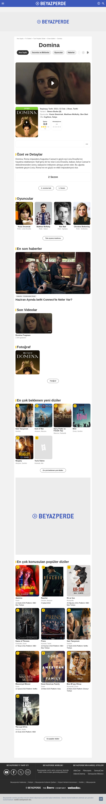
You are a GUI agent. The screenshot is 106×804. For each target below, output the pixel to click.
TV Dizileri (28, 38)
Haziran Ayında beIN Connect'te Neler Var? (44, 299)
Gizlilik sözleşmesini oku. (23, 800)
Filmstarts (87, 770)
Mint (74, 429)
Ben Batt (84, 114)
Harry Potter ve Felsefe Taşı (60, 430)
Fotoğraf (24, 347)
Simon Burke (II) (54, 111)
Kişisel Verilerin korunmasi (67, 782)
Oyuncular (25, 198)
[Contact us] (28, 772)
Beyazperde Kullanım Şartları (45, 782)
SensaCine (98, 770)
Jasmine (19, 598)
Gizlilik (81, 782)
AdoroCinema (79, 774)
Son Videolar (27, 310)
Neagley (19, 461)
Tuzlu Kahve (39, 461)
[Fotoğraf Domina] (28, 362)
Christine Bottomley (82, 227)
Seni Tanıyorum (22, 429)
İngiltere (47, 117)
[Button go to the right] (87, 52)
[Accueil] (51, 3)
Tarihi (75, 109)
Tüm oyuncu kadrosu (53, 238)
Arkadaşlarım (56, 121)
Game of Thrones (22, 641)
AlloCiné (76, 770)
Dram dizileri (51, 38)
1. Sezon (62, 188)
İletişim (30, 782)
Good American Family (50, 684)
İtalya (54, 117)
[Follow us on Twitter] (21, 772)
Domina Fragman (23, 335)
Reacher (44, 598)
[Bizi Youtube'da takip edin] (7, 772)
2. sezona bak (46, 188)
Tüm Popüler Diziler (39, 38)
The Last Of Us (21, 727)
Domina (49, 45)
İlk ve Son (71, 598)
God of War (39, 429)
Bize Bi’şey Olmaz (74, 684)
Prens (43, 641)
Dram (69, 109)
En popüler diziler (53, 739)
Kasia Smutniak (56, 114)
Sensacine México (95, 774)
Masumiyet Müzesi (23, 684)
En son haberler (29, 249)
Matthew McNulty (71, 114)
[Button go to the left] (83, 52)
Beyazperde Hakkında (18, 782)
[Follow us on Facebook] (14, 772)
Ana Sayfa (20, 38)
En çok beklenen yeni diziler (53, 470)
